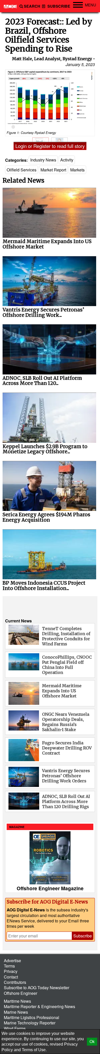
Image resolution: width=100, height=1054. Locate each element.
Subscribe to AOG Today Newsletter (36, 987)
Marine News (16, 1012)
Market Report (53, 170)
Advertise (12, 960)
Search (32, 6)
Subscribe (58, 6)
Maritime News (17, 1001)
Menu (90, 4)
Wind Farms (15, 1028)
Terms (9, 966)
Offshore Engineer (20, 993)
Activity (66, 160)
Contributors (15, 982)
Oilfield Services (21, 170)
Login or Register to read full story (50, 146)
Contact (11, 977)
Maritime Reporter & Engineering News (39, 1006)
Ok (92, 1041)
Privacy (10, 971)
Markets (77, 170)
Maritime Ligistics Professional (31, 1017)
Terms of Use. (34, 1050)
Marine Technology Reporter (29, 1022)
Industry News (43, 160)
